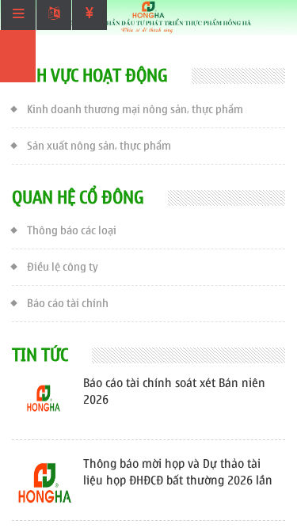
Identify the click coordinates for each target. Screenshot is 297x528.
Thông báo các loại (71, 231)
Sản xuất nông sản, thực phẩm (99, 146)
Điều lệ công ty (62, 267)
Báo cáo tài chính (68, 303)
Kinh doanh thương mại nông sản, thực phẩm (135, 109)
